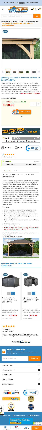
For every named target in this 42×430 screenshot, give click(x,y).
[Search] (36, 16)
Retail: (5, 102)
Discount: (17, 102)
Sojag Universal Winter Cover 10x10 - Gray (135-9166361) (31, 300)
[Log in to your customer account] (35, 9)
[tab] (7, 171)
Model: (3, 98)
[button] (2, 410)
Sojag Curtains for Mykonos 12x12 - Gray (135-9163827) (9, 300)
